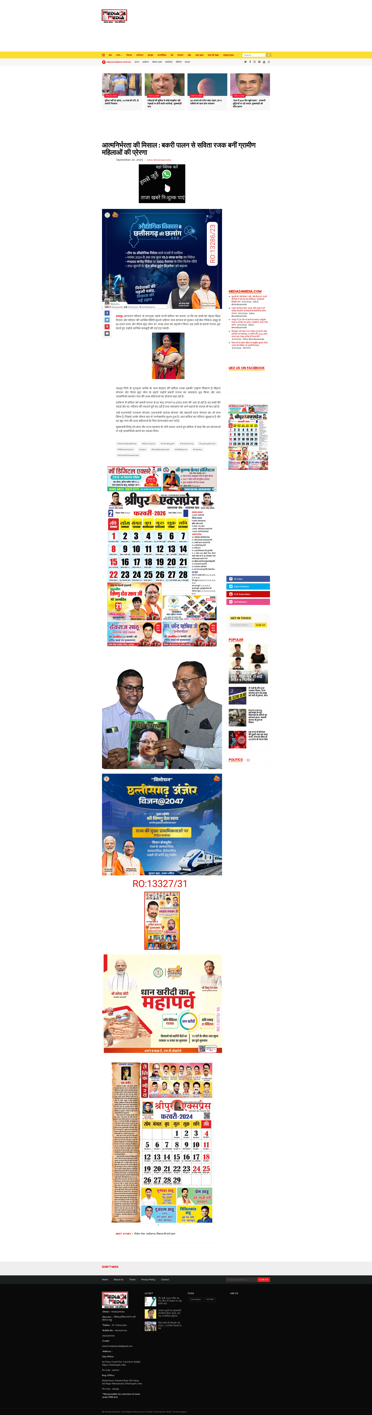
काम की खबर (213, 55)
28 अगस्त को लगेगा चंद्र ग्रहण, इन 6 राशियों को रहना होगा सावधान (206, 102)
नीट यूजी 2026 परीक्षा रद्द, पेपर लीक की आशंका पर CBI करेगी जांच (170, 1301)
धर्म (172, 55)
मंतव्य (187, 62)
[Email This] (107, 333)
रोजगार (180, 55)
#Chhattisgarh (167, 443)
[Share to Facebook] (107, 313)
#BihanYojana (148, 443)
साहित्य (145, 62)
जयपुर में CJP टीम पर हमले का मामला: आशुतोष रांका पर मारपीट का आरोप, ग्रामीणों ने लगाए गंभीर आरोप (249, 322)
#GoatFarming (187, 443)
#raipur (142, 449)
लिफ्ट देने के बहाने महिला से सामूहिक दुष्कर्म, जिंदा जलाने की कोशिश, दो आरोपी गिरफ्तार (249, 344)
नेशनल (129, 55)
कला (137, 62)
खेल (189, 55)
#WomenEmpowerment (128, 455)
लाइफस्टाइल (228, 55)
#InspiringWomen (207, 443)
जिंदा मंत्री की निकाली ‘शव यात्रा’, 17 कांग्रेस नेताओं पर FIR (169, 1325)
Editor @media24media (159, 160)
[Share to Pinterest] (107, 326)
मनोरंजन (139, 55)
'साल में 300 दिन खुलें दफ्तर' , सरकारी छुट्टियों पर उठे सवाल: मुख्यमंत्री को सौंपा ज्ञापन (249, 104)
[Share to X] (107, 319)
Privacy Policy (148, 1280)
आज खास (199, 55)
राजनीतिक (162, 55)
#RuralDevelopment (160, 449)
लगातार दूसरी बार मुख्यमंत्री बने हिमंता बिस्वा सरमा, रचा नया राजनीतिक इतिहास (169, 1313)
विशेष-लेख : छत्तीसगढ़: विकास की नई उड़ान (154, 1233)
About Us (118, 1280)
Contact (165, 1280)
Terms (132, 1280)
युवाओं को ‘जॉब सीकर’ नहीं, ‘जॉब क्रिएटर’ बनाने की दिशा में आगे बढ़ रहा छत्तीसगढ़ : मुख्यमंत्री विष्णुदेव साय (249, 299)
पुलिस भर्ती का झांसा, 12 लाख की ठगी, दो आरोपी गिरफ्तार (122, 102)
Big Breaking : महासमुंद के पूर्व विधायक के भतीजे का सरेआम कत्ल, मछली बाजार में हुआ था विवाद (257, 716)
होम (110, 55)
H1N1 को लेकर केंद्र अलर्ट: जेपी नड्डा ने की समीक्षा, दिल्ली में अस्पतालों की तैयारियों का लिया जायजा (248, 310)
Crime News (195, 1299)
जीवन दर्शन (157, 62)
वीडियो (178, 62)
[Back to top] (365, 1408)
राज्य (118, 55)
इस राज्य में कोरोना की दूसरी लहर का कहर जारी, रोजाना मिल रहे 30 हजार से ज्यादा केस (258, 736)
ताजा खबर (210, 1299)
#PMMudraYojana (125, 449)
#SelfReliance (181, 449)
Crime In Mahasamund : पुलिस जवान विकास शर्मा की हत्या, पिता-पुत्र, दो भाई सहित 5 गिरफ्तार (247, 674)
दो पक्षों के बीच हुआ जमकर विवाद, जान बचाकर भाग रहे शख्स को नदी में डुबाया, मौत (258, 692)
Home (105, 1280)
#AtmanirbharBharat (126, 443)
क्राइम (150, 55)
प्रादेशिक (168, 62)
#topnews (197, 449)
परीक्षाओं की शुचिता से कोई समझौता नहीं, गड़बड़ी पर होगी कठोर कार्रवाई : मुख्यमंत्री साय (164, 104)
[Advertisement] (192, 26)
